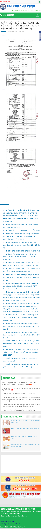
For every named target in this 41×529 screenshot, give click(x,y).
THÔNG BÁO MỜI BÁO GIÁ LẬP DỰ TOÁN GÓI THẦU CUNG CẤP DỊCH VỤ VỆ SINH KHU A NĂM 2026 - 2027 (21, 352)
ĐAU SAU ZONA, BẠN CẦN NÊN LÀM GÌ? (25, 428)
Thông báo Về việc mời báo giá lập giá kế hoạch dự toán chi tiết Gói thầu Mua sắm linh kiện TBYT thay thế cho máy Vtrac (21, 286)
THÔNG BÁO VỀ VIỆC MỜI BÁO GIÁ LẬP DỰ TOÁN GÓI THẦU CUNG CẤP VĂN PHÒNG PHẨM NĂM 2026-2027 (20, 317)
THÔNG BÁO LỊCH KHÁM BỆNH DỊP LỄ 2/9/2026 (23, 230)
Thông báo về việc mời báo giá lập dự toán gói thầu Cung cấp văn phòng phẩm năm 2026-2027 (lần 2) (21, 245)
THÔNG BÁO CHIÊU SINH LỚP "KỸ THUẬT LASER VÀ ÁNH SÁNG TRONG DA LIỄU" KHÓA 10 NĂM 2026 (20, 256)
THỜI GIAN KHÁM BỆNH (5, 1)
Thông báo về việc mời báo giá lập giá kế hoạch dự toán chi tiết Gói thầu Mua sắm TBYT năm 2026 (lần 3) (21, 277)
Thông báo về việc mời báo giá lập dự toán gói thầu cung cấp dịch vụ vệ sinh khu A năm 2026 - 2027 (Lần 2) (21, 326)
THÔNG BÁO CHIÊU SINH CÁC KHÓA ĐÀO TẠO (23, 251)
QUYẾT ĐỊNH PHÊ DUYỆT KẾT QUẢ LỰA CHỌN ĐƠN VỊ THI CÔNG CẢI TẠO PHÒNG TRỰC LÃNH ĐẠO (21, 343)
